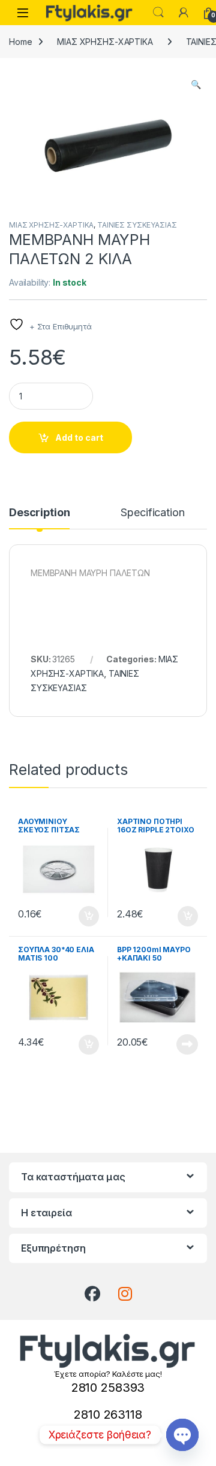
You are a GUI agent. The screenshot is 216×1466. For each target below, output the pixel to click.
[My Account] (183, 12)
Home (20, 42)
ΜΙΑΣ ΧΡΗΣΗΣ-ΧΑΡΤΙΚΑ (104, 42)
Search (158, 12)
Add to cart (79, 437)
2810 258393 (108, 1387)
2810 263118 (108, 1414)
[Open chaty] (182, 1435)
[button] (196, 84)
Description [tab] (39, 513)
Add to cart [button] (89, 916)
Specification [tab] (152, 513)
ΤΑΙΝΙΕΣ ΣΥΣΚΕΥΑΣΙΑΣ (136, 224)
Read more (187, 1044)
